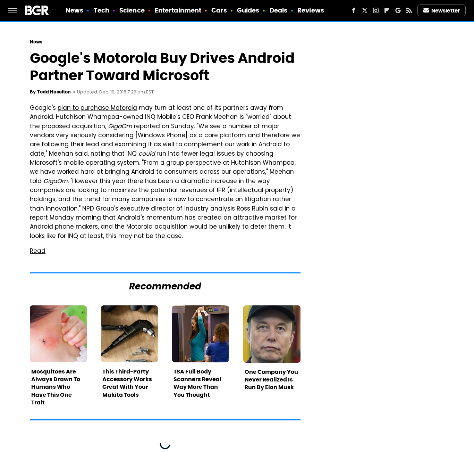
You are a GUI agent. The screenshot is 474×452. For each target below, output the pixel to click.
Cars (219, 10)
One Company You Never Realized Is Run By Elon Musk (271, 379)
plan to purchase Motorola (97, 108)
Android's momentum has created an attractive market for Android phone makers (163, 222)
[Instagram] (376, 10)
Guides (248, 10)
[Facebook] (353, 10)
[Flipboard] (387, 10)
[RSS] (409, 10)
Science (132, 10)
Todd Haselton (54, 92)
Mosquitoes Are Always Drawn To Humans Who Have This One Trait (55, 387)
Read (37, 251)
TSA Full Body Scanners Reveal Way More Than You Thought (197, 383)
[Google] (398, 10)
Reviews (310, 10)
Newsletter (445, 10)
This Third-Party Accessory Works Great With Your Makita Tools (127, 383)
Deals (279, 10)
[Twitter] (364, 10)
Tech (101, 10)
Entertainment (178, 10)
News (74, 10)
